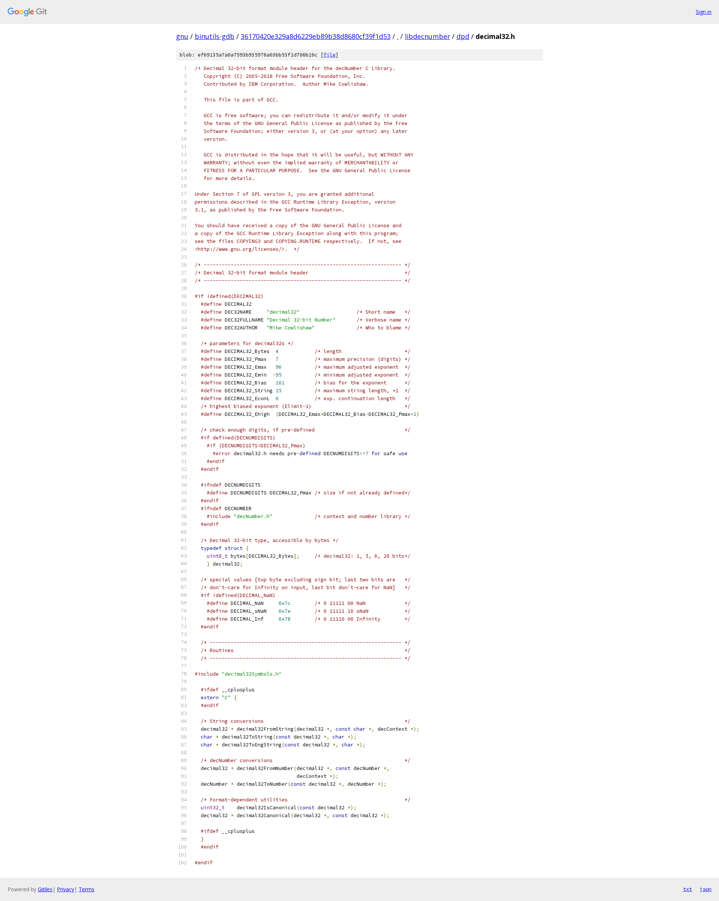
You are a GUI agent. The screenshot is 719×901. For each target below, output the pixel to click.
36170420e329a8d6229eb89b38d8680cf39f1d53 (316, 36)
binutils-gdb (214, 36)
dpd (462, 36)
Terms (86, 889)
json (706, 889)
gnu (182, 36)
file (330, 55)
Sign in (704, 11)
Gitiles (45, 889)
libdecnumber (427, 36)
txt (687, 889)
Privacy (65, 889)
